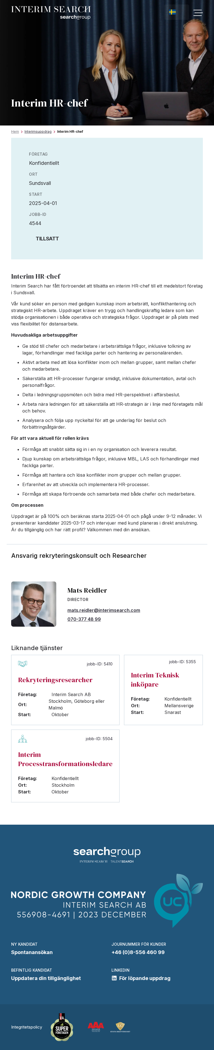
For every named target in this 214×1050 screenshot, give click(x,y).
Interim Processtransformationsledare (65, 759)
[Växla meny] (198, 13)
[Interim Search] (51, 13)
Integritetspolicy (26, 1027)
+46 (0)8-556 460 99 (138, 952)
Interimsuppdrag (38, 131)
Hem (15, 131)
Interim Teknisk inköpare (155, 679)
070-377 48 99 (84, 619)
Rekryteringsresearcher (55, 679)
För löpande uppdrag (145, 978)
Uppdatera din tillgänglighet (46, 978)
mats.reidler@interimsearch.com (103, 610)
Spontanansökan (32, 952)
